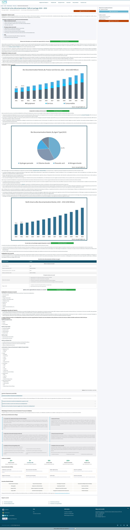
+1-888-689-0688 (101, 513)
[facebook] (124, 525)
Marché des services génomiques (56, 503)
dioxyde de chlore (36, 170)
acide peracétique (43, 170)
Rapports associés (102, 19)
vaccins (20, 58)
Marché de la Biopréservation (9, 503)
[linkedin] (118, 525)
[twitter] (121, 525)
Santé (5, 5)
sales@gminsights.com (102, 516)
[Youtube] (127, 525)
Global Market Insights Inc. (6, 525)
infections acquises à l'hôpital (14, 46)
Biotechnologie (9, 5)
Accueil (2, 5)
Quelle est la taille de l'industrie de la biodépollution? (12, 395)
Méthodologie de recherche (104, 17)
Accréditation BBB (30, 462)
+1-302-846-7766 (100, 514)
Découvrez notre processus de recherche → (62, 493)
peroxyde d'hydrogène (85, 115)
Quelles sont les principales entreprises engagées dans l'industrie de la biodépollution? (18, 406)
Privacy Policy (71, 528)
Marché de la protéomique (54, 501)
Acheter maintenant (114, 11)
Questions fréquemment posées (104, 16)
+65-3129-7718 (100, 515)
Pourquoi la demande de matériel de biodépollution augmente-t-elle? (15, 401)
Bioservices (14, 5)
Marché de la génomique (8, 501)
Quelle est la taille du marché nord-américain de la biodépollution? (14, 403)
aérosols (23, 184)
